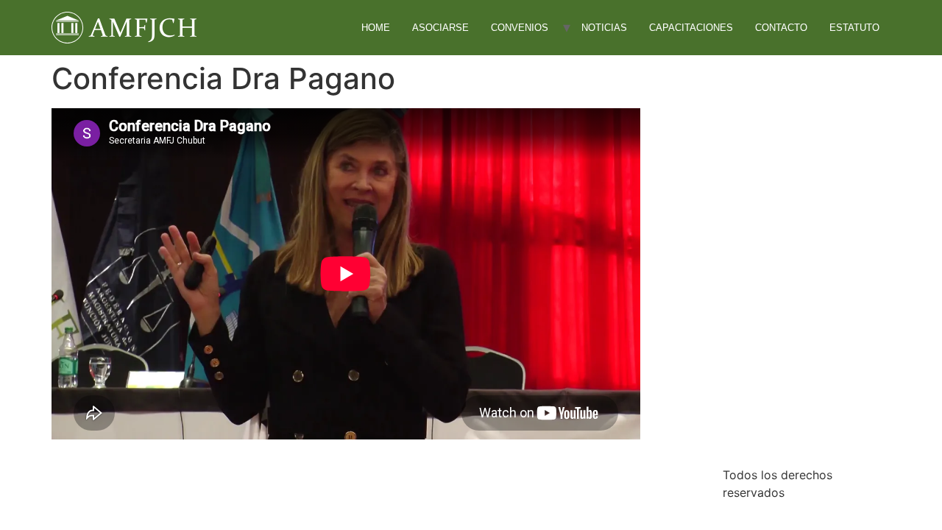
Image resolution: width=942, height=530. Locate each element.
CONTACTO (781, 27)
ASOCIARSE (440, 27)
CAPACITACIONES (691, 27)
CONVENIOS (519, 27)
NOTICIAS (604, 27)
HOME (375, 27)
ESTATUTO (854, 27)
